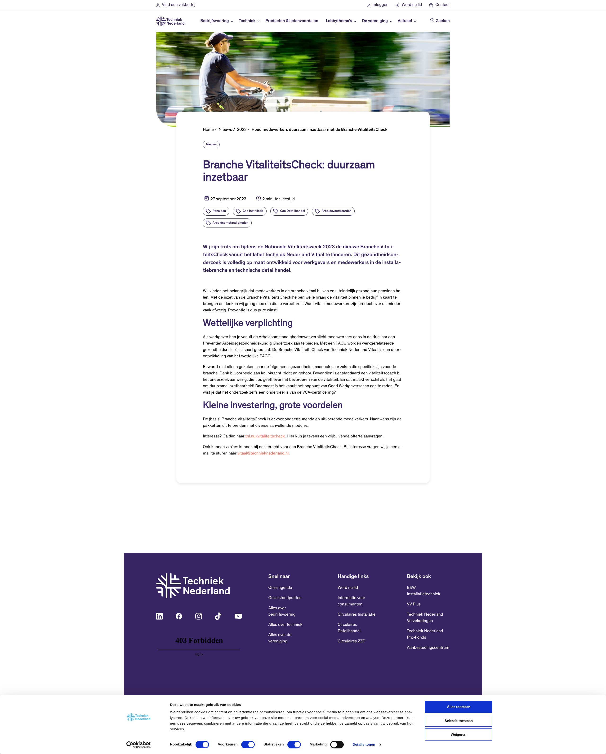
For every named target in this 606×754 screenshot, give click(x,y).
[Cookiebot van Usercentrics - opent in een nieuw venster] (138, 744)
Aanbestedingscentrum (428, 648)
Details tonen (363, 745)
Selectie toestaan (459, 721)
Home (208, 130)
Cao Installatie (253, 211)
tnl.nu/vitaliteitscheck (265, 436)
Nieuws (225, 130)
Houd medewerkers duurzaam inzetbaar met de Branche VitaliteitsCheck (320, 130)
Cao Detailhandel (292, 211)
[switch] (248, 744)
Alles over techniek (285, 625)
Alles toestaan (458, 707)
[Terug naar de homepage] (170, 21)
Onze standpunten (285, 598)
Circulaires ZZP (351, 641)
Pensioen (219, 211)
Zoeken (443, 21)
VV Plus (414, 604)
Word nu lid (348, 588)
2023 (242, 130)
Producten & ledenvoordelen (291, 21)
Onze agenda (280, 588)
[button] (176, 5)
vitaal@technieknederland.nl (263, 453)
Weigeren (458, 734)
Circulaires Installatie (356, 615)
